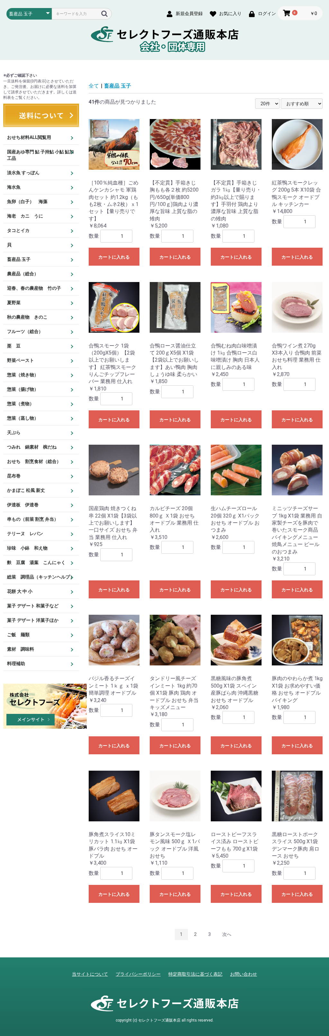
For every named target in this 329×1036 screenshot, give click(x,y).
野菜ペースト (20, 360)
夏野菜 (14, 302)
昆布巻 (14, 475)
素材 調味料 (20, 649)
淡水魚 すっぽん (23, 172)
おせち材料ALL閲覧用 (29, 137)
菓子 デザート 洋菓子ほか (32, 620)
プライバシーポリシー (138, 974)
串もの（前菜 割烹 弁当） (32, 519)
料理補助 (16, 663)
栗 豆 (14, 345)
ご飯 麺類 (18, 634)
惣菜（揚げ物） (23, 389)
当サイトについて (90, 974)
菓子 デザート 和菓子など (32, 605)
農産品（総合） (23, 273)
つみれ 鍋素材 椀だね (32, 447)
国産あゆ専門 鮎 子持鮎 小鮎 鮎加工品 (40, 155)
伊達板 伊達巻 (23, 504)
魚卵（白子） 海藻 (27, 201)
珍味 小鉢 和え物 (27, 548)
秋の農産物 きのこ (27, 317)
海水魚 (14, 187)
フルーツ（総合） (25, 331)
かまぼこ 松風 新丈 (26, 490)
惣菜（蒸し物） (23, 418)
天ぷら (14, 432)
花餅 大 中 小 (19, 591)
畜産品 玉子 (19, 259)
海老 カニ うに (25, 215)
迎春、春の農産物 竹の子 (34, 288)
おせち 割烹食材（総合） (34, 461)
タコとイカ (18, 230)
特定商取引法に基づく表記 (195, 974)
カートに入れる (114, 257)
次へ (226, 934)
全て (94, 86)
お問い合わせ (243, 974)
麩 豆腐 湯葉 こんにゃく (36, 562)
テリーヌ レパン (25, 533)
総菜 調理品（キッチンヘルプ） (41, 576)
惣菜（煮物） (20, 403)
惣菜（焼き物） (23, 374)
